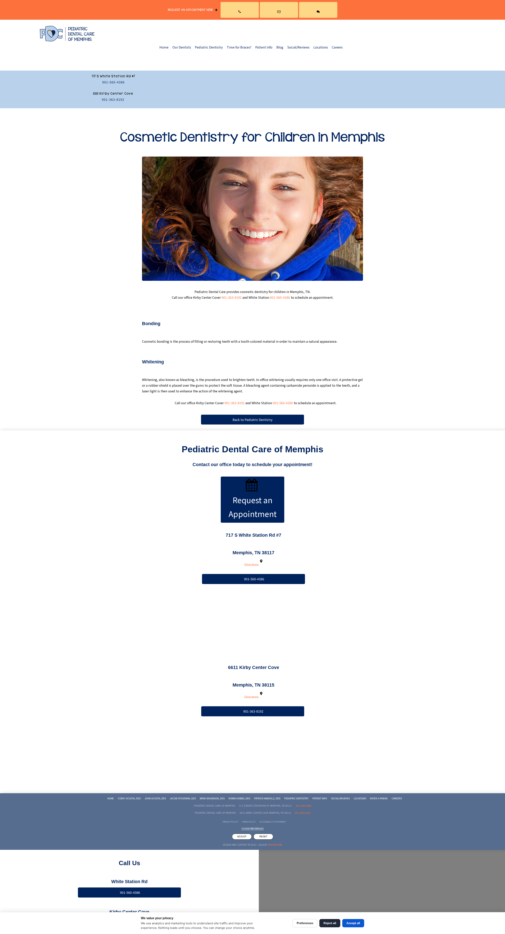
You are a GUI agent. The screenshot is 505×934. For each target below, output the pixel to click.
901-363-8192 (113, 99)
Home (163, 47)
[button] (240, 10)
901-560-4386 (113, 82)
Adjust (241, 836)
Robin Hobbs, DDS (239, 798)
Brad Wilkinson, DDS (212, 798)
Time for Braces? (239, 47)
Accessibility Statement (272, 821)
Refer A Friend (379, 798)
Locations (320, 47)
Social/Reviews (298, 47)
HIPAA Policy (248, 821)
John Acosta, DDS (155, 798)
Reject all (330, 923)
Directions (251, 564)
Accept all (353, 923)
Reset (263, 836)
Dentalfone (275, 844)
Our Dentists (181, 47)
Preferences (305, 923)
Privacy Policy (230, 821)
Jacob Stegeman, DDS (183, 798)
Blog (279, 47)
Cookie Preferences (252, 828)
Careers (337, 47)
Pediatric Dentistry (209, 47)
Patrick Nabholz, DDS (267, 798)
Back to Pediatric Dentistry (252, 419)
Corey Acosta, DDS (129, 798)
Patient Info (263, 47)
